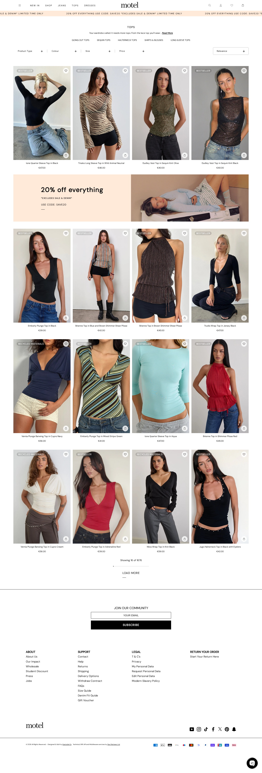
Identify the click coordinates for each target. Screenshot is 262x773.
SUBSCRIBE (131, 625)
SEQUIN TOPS (103, 40)
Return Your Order (204, 652)
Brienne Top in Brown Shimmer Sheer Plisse (160, 325)
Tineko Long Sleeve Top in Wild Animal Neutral (101, 163)
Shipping (83, 671)
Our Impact (33, 661)
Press (29, 676)
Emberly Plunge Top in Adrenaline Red (101, 546)
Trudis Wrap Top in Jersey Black (220, 325)
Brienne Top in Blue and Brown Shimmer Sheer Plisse (101, 325)
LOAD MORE (131, 573)
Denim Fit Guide (88, 695)
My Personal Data (143, 666)
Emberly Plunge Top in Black (42, 325)
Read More (167, 33)
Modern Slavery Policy (146, 681)
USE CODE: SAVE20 (53, 204)
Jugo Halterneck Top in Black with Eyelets (220, 546)
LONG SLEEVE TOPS (180, 40)
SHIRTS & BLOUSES (154, 40)
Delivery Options (88, 676)
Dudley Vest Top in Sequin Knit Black (220, 163)
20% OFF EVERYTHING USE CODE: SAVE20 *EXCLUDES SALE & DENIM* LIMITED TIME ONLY (187, 13)
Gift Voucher (86, 700)
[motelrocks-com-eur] (130, 5)
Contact (83, 656)
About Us (31, 656)
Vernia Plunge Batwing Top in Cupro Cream (42, 546)
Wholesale (32, 666)
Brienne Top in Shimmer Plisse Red (220, 436)
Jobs (29, 681)
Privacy (136, 661)
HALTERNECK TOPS (127, 40)
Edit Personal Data (143, 676)
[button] (66, 71)
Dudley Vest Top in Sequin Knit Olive (161, 163)
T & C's (136, 656)
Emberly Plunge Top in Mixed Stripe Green (101, 436)
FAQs (81, 686)
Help (80, 661)
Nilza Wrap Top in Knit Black (161, 546)
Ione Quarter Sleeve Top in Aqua (161, 436)
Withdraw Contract (90, 681)
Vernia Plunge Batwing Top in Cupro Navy (42, 436)
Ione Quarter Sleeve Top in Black (42, 163)
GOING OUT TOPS (80, 40)
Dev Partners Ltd (113, 744)
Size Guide (84, 690)
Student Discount (37, 671)
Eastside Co (67, 744)
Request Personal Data (146, 671)
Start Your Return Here (204, 656)
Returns (83, 666)
